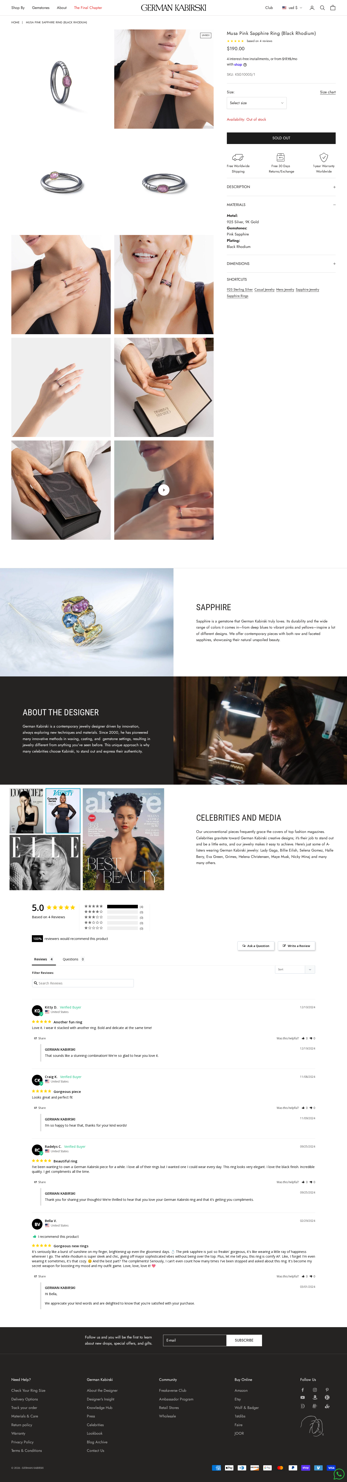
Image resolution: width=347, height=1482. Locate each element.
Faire (238, 1425)
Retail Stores (169, 1407)
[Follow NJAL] (315, 1406)
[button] (304, 1038)
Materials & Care (24, 1416)
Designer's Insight (100, 1399)
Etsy (238, 1399)
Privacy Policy (22, 1442)
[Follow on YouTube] (302, 1397)
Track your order (24, 1407)
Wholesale (167, 1416)
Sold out (281, 138)
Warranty (18, 1433)
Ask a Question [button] (258, 946)
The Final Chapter (88, 7)
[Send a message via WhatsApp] (339, 1474)
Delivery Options (24, 1399)
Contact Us (95, 1450)
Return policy (21, 1425)
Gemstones (40, 7)
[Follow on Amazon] (315, 1397)
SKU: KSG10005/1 (241, 74)
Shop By (18, 7)
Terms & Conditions (26, 1450)
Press (91, 1416)
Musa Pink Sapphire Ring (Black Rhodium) (56, 22)
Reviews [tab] (40, 959)
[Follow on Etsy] (327, 1397)
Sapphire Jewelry (307, 289)
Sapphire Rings (237, 295)
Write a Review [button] (299, 946)
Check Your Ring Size (28, 1390)
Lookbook (94, 1433)
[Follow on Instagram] (315, 1389)
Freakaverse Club (172, 1390)
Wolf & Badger (247, 1407)
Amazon (241, 1390)
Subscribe (244, 1340)
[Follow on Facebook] (302, 1389)
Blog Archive (97, 1442)
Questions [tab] (70, 959)
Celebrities (95, 1425)
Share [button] (42, 1038)
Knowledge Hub (99, 1407)
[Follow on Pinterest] (327, 1389)
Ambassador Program (176, 1399)
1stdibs (240, 1416)
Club (269, 7)
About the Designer (102, 1390)
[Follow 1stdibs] (302, 1406)
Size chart (328, 92)
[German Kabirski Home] (318, 1426)
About (62, 7)
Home (15, 22)
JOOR (239, 1433)
